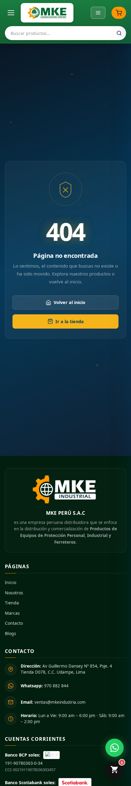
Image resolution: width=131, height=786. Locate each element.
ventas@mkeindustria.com (53, 702)
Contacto (14, 623)
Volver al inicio (69, 302)
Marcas (12, 613)
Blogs (10, 633)
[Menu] (98, 13)
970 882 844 (45, 686)
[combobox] (65, 33)
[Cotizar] (119, 13)
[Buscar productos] (119, 33)
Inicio (10, 582)
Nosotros (14, 593)
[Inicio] (47, 12)
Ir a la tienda (69, 321)
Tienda (12, 603)
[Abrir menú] (11, 13)
